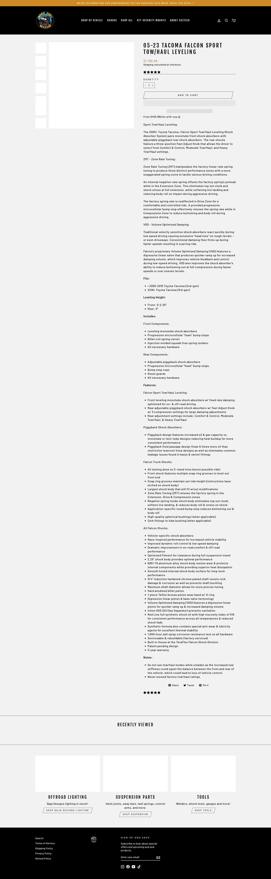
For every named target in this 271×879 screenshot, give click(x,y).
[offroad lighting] (67, 773)
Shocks (112, 20)
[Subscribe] (158, 857)
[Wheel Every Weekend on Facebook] (128, 866)
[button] (152, 72)
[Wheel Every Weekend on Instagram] (122, 866)
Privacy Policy (43, 853)
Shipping (148, 64)
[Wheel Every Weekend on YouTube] (133, 866)
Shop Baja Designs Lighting (67, 810)
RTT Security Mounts (151, 20)
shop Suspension (135, 814)
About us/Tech (180, 20)
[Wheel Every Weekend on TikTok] (139, 866)
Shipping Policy (44, 848)
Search (39, 838)
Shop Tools (203, 810)
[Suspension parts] (135, 773)
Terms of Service (45, 843)
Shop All (127, 20)
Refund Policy (43, 858)
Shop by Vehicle (92, 20)
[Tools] (203, 773)
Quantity (151, 79)
